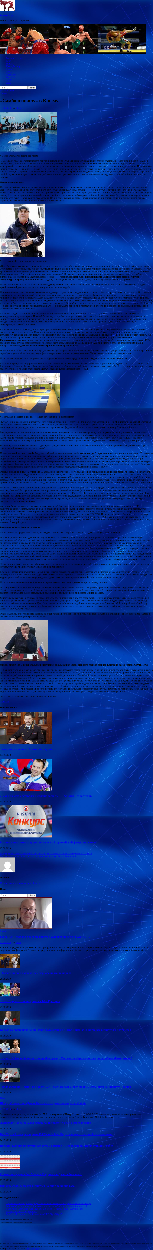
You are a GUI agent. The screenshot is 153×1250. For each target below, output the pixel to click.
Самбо (9, 79)
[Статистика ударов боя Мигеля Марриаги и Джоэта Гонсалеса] (10, 1168)
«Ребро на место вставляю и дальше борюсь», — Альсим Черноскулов (46, 795)
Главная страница (15, 58)
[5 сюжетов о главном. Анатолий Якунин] (26, 743)
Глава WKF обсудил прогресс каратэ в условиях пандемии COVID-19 (45, 936)
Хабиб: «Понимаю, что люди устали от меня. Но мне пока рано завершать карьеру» (48, 1203)
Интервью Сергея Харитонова (21, 1211)
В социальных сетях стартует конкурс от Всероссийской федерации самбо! (48, 842)
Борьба (9, 63)
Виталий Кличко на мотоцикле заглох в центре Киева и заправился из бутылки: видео (56, 1145)
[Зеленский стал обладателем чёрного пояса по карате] (10, 967)
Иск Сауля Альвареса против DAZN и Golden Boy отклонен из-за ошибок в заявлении (56, 1134)
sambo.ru (4, 701)
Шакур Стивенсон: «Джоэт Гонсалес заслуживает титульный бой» (43, 1103)
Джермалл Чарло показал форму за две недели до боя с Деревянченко (45, 1122)
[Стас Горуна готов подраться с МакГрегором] (10, 995)
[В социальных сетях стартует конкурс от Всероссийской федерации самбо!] (26, 836)
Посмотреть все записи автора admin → (20, 883)
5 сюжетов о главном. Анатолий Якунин (26, 749)
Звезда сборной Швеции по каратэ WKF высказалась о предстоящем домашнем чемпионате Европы (65, 1086)
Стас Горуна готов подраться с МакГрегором (30, 1001)
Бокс (8, 61)
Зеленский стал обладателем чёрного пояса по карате (35, 972)
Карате (9, 69)
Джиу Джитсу (13, 66)
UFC (8, 82)
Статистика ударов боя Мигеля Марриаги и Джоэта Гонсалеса (41, 1174)
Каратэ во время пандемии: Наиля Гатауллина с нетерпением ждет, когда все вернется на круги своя (65, 1029)
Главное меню (7, 90)
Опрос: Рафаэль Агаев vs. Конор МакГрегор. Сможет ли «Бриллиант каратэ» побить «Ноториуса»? (66, 1058)
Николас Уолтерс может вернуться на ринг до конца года (37, 1185)
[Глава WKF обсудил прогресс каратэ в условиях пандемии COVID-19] (26, 928)
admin (18, 108)
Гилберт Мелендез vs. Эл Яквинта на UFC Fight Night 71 (35, 1214)
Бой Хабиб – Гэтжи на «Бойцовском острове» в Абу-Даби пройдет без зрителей (46, 1206)
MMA (9, 71)
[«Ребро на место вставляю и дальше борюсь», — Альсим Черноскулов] (26, 790)
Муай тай (11, 74)
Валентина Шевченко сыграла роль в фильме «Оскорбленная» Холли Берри (44, 1209)
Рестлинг (10, 77)
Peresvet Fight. (7, 15)
